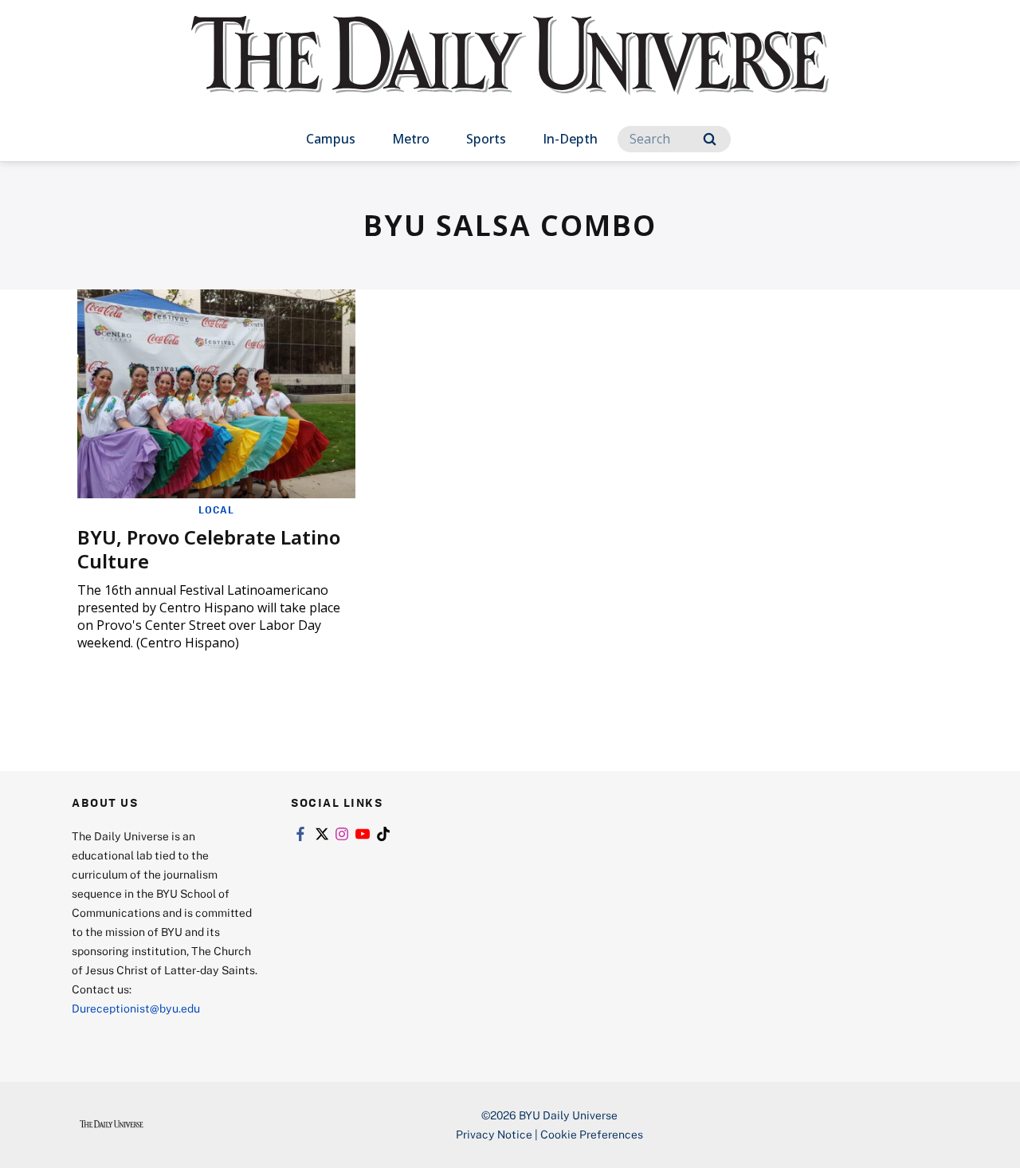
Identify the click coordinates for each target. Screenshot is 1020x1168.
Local (216, 509)
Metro (411, 138)
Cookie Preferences (591, 1134)
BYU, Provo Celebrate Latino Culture (208, 549)
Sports (486, 138)
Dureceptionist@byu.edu (136, 1008)
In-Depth (570, 138)
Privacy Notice (494, 1134)
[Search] (710, 139)
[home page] (510, 71)
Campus (330, 138)
